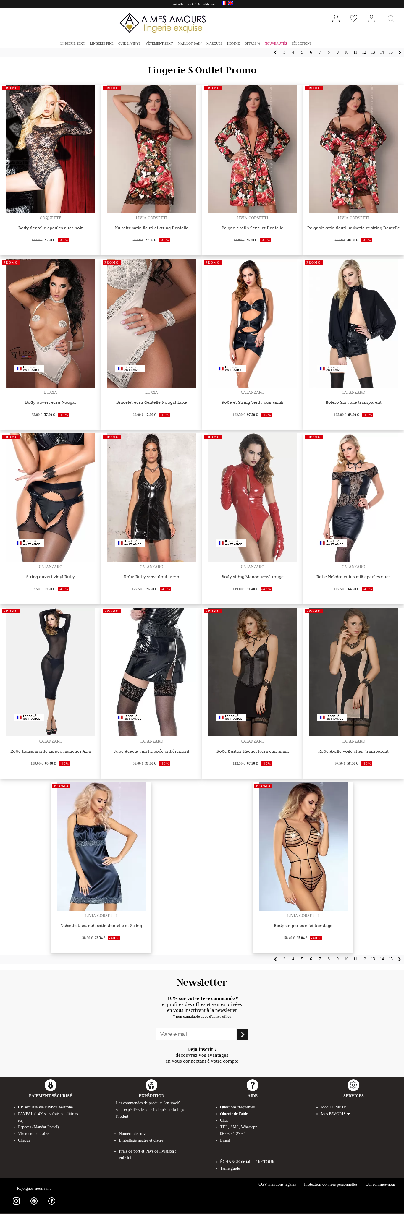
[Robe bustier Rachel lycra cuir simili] (252, 734)
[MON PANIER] (371, 25)
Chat (224, 1120)
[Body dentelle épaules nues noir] (50, 211)
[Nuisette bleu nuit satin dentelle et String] (101, 909)
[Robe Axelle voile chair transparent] (353, 734)
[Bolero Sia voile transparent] (353, 385)
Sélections (301, 43)
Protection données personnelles (330, 1184)
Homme (233, 43)
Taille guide (230, 1168)
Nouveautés (276, 43)
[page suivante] (399, 52)
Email (225, 1140)
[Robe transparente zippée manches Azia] (50, 734)
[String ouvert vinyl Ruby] (50, 560)
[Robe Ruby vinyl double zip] (151, 560)
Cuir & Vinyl (129, 43)
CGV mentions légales (277, 1184)
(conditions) (206, 4)
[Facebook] (52, 1205)
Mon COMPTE (334, 1107)
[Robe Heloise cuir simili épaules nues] (353, 560)
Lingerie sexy (72, 43)
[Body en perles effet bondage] (303, 909)
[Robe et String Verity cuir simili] (252, 385)
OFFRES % (252, 43)
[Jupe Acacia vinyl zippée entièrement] (151, 734)
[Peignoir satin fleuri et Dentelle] (252, 211)
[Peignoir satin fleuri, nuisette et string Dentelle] (353, 211)
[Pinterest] (34, 1205)
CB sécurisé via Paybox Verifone (45, 1107)
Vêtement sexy (159, 43)
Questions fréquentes (237, 1107)
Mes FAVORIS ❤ (335, 1114)
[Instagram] (16, 1205)
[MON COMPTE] (336, 23)
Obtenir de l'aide (234, 1114)
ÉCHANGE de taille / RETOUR (247, 1162)
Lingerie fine (102, 43)
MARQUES (214, 43)
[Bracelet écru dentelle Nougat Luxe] (151, 385)
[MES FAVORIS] (354, 23)
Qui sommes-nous (380, 1184)
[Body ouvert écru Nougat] (50, 385)
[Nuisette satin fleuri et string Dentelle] (151, 211)
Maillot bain (190, 43)
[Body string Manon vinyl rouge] (252, 560)
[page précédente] (275, 52)
